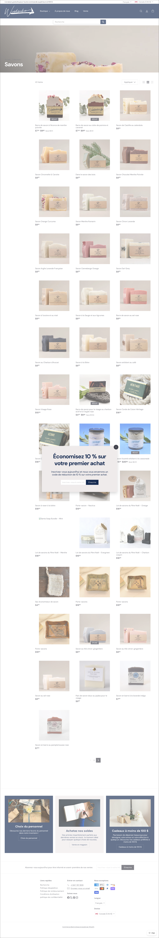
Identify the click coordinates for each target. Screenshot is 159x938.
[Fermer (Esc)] (116, 447)
